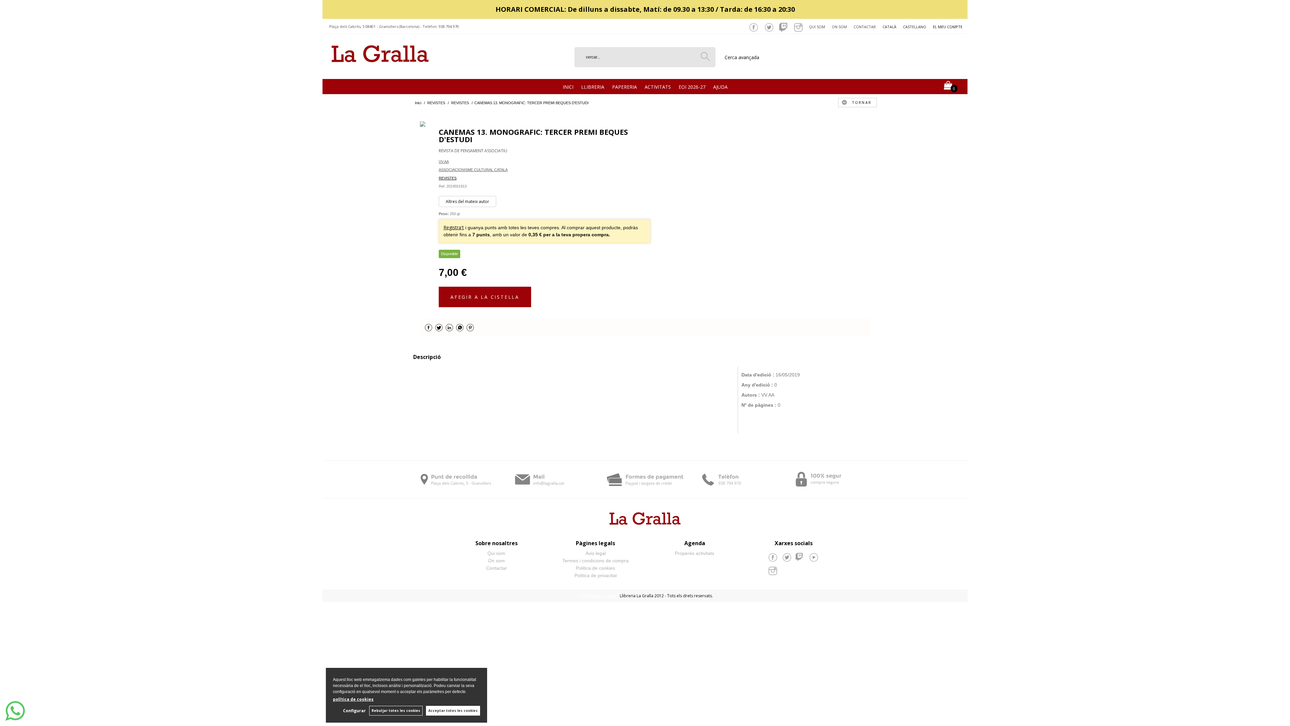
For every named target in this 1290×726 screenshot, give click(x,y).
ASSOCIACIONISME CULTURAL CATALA (473, 170)
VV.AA (444, 162)
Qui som (817, 26)
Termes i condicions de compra (595, 560)
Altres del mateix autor (467, 201)
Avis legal (596, 553)
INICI (568, 87)
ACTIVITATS (658, 87)
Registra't (453, 227)
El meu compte (947, 26)
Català (889, 26)
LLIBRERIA (592, 87)
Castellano (914, 26)
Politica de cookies (595, 568)
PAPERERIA (624, 87)
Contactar (865, 26)
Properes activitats (694, 553)
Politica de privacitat (595, 575)
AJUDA (720, 87)
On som (839, 26)
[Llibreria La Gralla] (380, 71)
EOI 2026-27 (692, 87)
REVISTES (448, 178)
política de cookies (353, 699)
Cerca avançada (742, 57)
